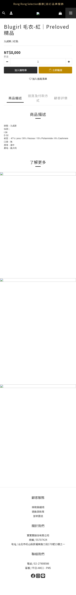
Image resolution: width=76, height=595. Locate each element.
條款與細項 (38, 507)
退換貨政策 (38, 511)
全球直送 (38, 516)
